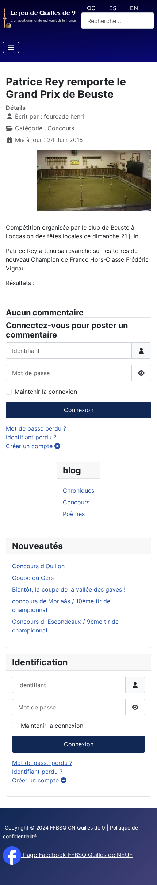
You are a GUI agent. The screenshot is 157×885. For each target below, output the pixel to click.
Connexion (78, 744)
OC (91, 8)
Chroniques (78, 490)
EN (134, 8)
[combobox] (117, 20)
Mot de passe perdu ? (42, 762)
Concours (76, 502)
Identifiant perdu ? (37, 771)
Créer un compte (36, 780)
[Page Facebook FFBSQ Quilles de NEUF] (12, 854)
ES (112, 8)
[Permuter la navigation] (11, 47)
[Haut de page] (144, 871)
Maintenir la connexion (52, 725)
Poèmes (74, 513)
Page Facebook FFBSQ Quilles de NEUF (77, 854)
